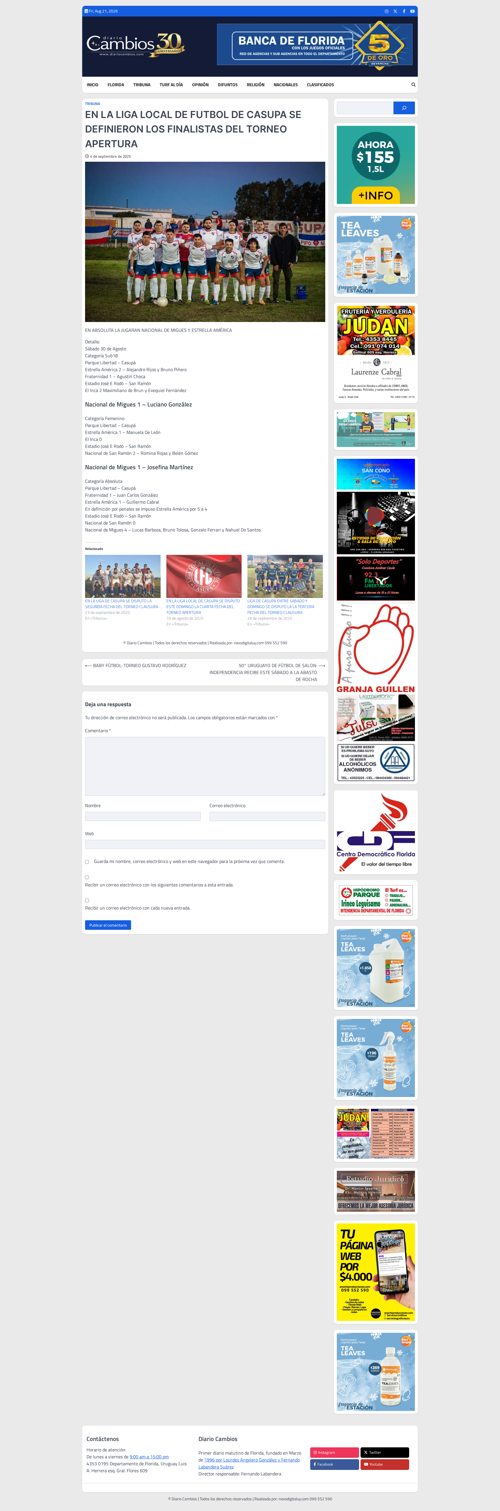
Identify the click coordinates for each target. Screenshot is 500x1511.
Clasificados (320, 85)
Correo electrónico (227, 805)
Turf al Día (171, 85)
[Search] (413, 84)
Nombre (93, 805)
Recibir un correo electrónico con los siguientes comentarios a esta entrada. (159, 884)
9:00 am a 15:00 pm (149, 1456)
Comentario (98, 730)
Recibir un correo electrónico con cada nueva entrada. (137, 907)
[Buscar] (404, 108)
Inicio (92, 85)
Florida (116, 85)
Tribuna (141, 85)
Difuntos (228, 85)
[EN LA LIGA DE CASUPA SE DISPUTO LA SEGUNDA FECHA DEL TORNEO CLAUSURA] (123, 576)
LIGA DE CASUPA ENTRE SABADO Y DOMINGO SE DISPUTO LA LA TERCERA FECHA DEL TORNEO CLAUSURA (280, 606)
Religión (255, 85)
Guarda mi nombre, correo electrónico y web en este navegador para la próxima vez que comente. (189, 861)
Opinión (200, 85)
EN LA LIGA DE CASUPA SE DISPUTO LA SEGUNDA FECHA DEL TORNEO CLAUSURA (121, 604)
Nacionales (286, 85)
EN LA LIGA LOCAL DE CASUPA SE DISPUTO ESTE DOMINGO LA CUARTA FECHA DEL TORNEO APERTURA (203, 606)
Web (89, 833)
